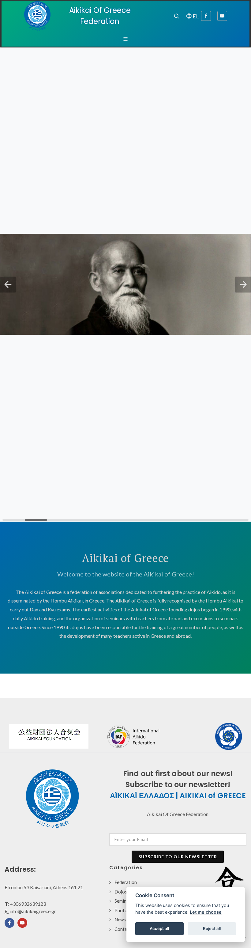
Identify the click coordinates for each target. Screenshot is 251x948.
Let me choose (206, 912)
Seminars (123, 901)
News (120, 919)
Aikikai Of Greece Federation (100, 15)
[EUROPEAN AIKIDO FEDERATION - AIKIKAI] (228, 736)
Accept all (159, 928)
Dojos (120, 891)
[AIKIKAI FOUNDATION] (48, 736)
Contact (122, 929)
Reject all (212, 928)
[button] (8, 285)
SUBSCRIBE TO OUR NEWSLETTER (177, 856)
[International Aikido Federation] (151, 736)
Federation (125, 882)
